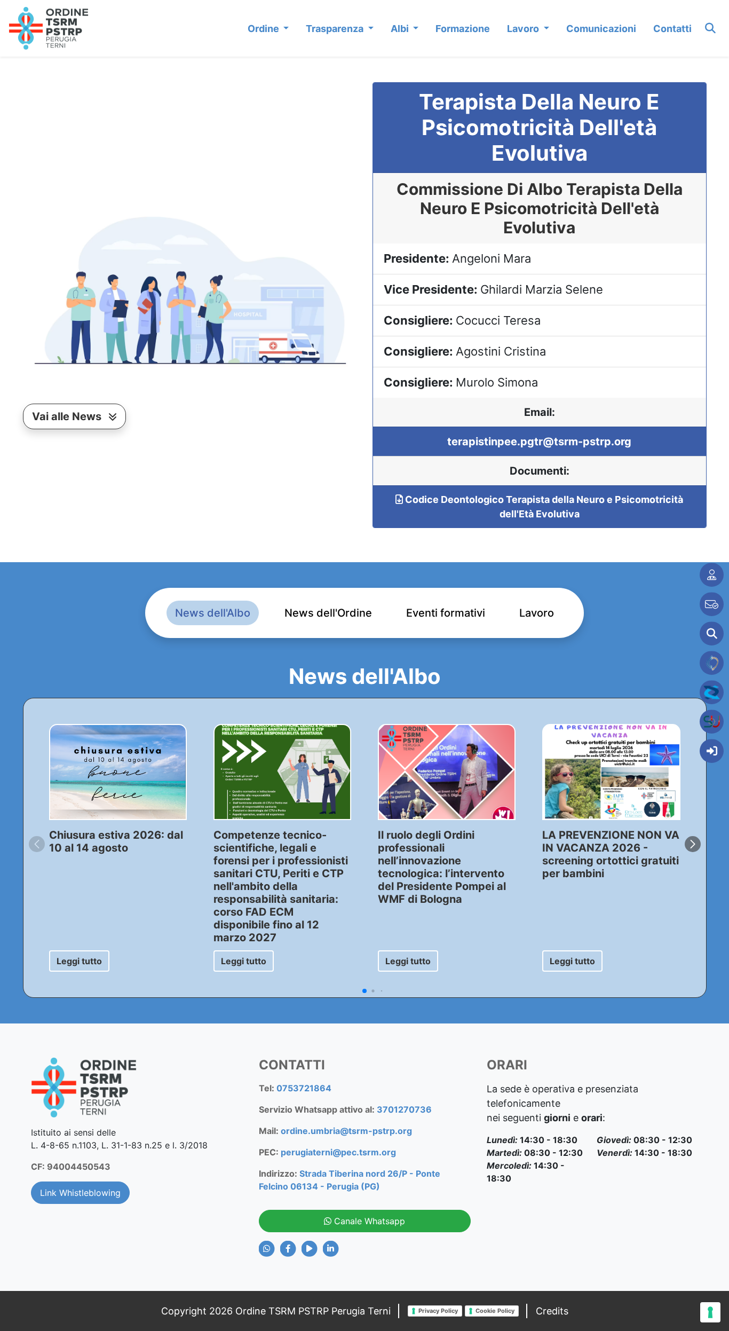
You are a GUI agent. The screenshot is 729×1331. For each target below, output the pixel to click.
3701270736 (404, 1109)
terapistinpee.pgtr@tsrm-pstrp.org (539, 441)
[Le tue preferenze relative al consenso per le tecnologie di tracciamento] (710, 1312)
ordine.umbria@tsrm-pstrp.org (346, 1130)
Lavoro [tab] (536, 613)
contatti (672, 28)
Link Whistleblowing (80, 1192)
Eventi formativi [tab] (445, 613)
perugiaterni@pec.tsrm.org (338, 1152)
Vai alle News (68, 416)
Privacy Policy (438, 1310)
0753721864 (303, 1088)
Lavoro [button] (524, 28)
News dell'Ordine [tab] (328, 613)
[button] (693, 844)
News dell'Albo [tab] (212, 613)
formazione (462, 28)
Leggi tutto (79, 961)
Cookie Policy (495, 1310)
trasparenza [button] (336, 28)
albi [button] (401, 28)
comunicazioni (601, 28)
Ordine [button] (264, 28)
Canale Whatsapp (368, 1221)
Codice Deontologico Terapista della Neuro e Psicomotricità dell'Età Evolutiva (543, 506)
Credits (552, 1311)
